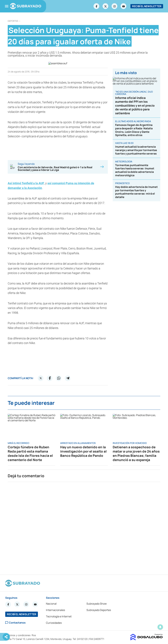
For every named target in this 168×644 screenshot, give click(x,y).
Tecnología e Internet (59, 616)
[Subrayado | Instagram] (114, 6)
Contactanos (17, 622)
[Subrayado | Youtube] (123, 6)
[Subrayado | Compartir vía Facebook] (50, 378)
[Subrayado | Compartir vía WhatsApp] (59, 378)
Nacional (51, 603)
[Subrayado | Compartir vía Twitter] (41, 378)
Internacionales (55, 610)
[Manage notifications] (160, 627)
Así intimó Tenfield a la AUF (26, 183)
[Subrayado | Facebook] (96, 6)
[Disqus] (84, 527)
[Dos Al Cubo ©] (146, 639)
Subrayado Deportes (98, 610)
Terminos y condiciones (18, 635)
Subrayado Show (96, 603)
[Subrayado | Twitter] (105, 6)
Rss (34, 635)
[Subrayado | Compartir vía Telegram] (68, 378)
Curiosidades (54, 623)
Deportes (13, 21)
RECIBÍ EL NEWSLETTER (146, 6)
